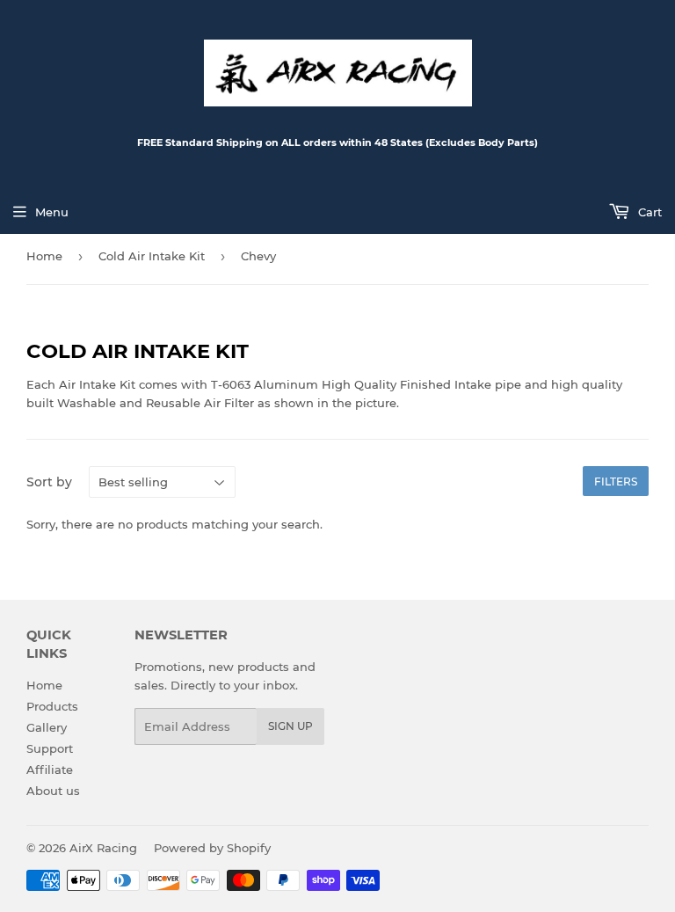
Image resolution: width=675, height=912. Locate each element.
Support (49, 748)
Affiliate (49, 769)
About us (53, 791)
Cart (648, 212)
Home (44, 256)
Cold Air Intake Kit (151, 256)
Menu (52, 212)
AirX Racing (103, 848)
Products (52, 706)
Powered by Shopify (212, 848)
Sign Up (290, 726)
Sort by (49, 482)
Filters (615, 481)
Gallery (46, 727)
